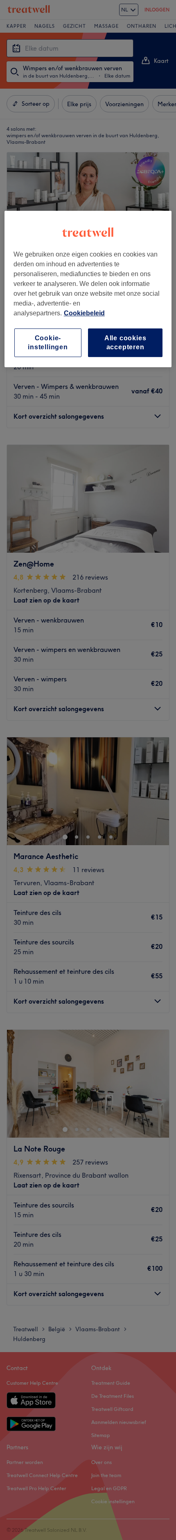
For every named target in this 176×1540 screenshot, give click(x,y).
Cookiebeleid (84, 313)
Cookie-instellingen (48, 342)
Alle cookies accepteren (125, 342)
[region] (88, 289)
